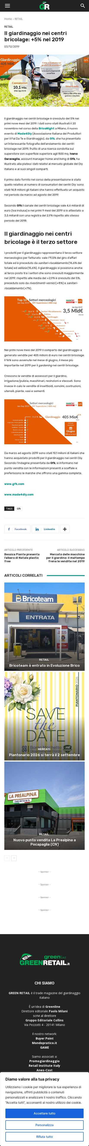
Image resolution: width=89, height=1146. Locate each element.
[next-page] (14, 858)
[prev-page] (7, 858)
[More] (64, 529)
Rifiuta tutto (44, 1136)
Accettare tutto (44, 1113)
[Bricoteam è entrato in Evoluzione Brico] (44, 627)
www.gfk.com (14, 484)
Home (8, 19)
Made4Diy (24, 133)
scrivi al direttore (44, 1016)
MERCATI (44, 749)
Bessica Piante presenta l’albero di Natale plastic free (22, 558)
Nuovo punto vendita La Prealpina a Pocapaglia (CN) (44, 842)
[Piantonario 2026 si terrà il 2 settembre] (44, 716)
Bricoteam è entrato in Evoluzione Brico (44, 665)
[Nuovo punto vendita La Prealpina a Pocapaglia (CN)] (44, 806)
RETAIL (19, 19)
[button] (7, 6)
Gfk (52, 138)
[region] (44, 1109)
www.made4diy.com (18, 494)
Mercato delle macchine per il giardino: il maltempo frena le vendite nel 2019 (65, 558)
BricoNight (46, 128)
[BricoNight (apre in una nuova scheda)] (54, 128)
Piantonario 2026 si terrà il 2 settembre (44, 755)
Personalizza (44, 1125)
